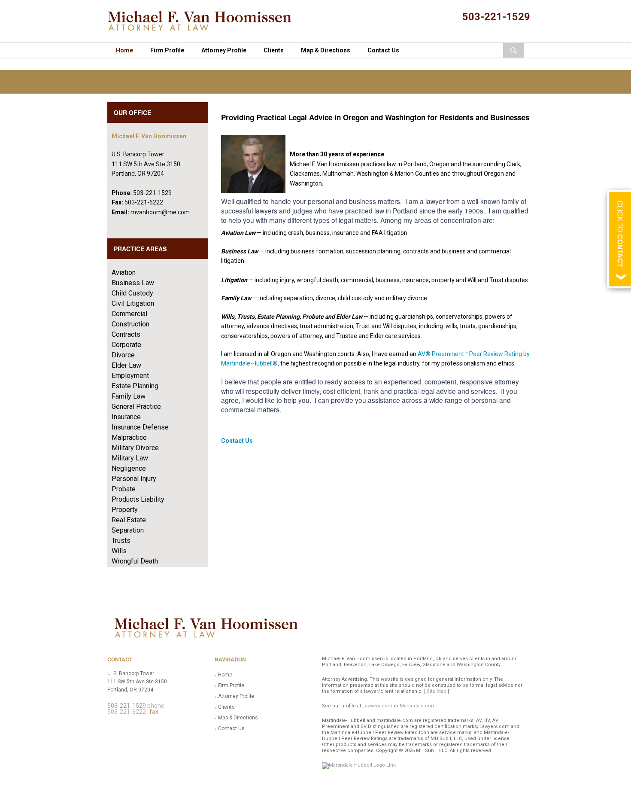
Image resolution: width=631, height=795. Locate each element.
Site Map (436, 691)
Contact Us (383, 50)
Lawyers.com (377, 706)
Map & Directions (325, 50)
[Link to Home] (205, 20)
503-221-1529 (496, 17)
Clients (274, 50)
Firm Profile (167, 50)
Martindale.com (418, 706)
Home (124, 50)
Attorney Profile (223, 50)
